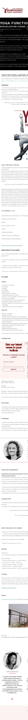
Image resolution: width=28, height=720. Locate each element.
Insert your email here (8, 361)
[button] (26, 343)
